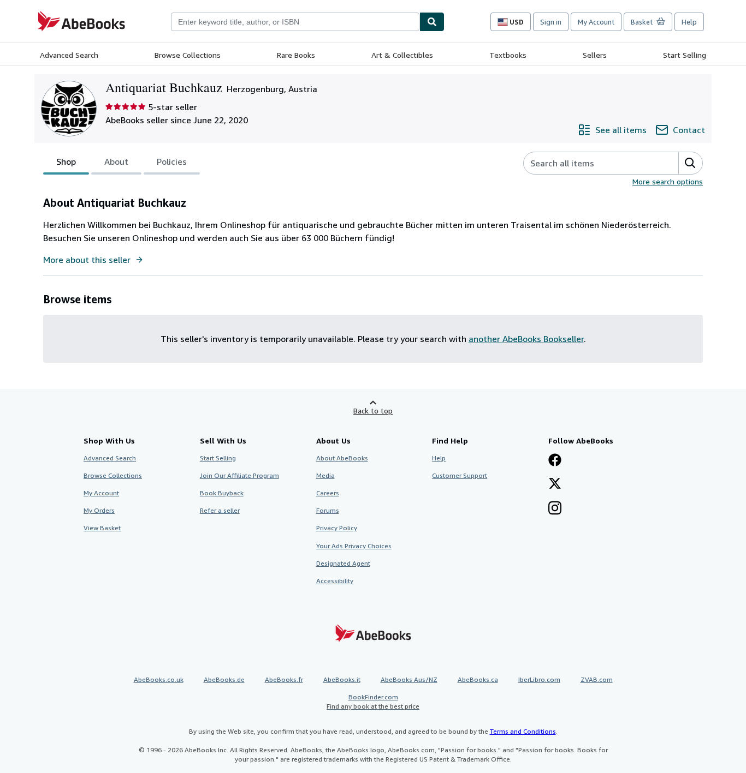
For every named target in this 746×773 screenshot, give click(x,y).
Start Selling (684, 54)
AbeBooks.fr (284, 679)
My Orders (99, 510)
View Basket (102, 528)
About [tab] (116, 161)
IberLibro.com (539, 679)
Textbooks (507, 54)
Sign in (550, 21)
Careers (327, 493)
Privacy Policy (336, 528)
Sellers (595, 54)
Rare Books (296, 54)
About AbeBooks (342, 458)
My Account (596, 21)
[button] (690, 163)
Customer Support (459, 475)
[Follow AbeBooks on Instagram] (554, 509)
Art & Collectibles (402, 54)
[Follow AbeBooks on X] (554, 484)
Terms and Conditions (523, 731)
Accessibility (334, 581)
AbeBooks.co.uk (158, 679)
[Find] (432, 22)
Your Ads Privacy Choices (354, 546)
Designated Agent (343, 563)
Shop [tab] (66, 161)
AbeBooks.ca (478, 679)
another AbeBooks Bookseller (526, 338)
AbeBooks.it (341, 679)
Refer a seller (220, 510)
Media (325, 475)
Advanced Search (69, 54)
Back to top (373, 410)
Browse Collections (188, 54)
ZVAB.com (597, 679)
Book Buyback (222, 493)
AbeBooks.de (224, 679)
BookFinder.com (373, 701)
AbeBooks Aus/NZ (409, 679)
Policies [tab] (172, 161)
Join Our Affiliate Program (239, 475)
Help (689, 21)
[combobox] (295, 22)
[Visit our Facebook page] (554, 461)
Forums (327, 510)
